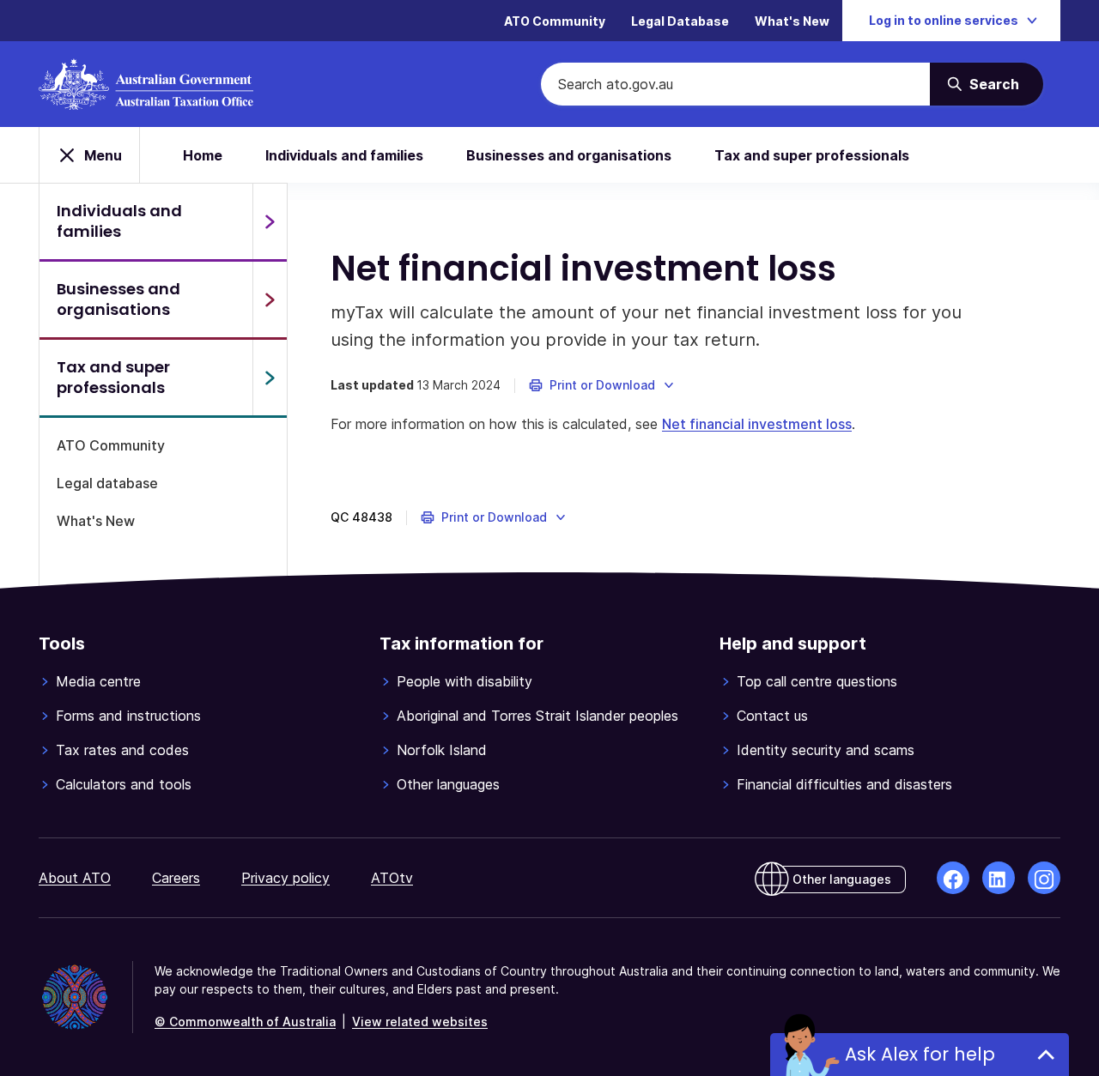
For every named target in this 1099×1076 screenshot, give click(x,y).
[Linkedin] (998, 877)
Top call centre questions (817, 681)
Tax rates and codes (122, 750)
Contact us (772, 715)
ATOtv (392, 877)
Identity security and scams (825, 750)
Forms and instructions (128, 715)
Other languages (448, 784)
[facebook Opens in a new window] (953, 877)
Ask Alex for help (920, 1054)
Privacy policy (285, 877)
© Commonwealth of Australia (245, 1021)
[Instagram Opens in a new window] (1044, 877)
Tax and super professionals (811, 155)
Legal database (107, 483)
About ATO (75, 877)
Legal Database (680, 21)
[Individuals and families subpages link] (269, 221)
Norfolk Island (442, 750)
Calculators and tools (123, 784)
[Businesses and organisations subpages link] (269, 299)
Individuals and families (344, 155)
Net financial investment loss (757, 423)
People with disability (464, 681)
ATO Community (554, 21)
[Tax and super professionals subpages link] (269, 377)
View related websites (420, 1021)
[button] (602, 385)
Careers (176, 877)
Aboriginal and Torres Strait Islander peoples (537, 715)
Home (202, 155)
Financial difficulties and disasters (844, 784)
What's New (792, 21)
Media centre (98, 681)
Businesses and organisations (568, 155)
